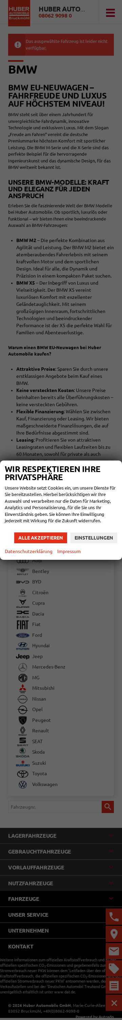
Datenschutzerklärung (29, 551)
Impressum (69, 551)
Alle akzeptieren (40, 538)
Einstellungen (94, 538)
